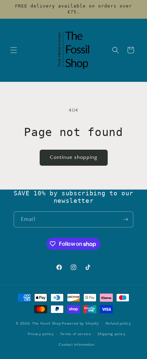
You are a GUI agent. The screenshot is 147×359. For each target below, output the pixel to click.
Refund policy (118, 323)
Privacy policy (41, 334)
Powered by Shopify (80, 323)
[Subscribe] (125, 219)
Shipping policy (111, 334)
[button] (13, 50)
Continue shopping (73, 157)
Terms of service (75, 334)
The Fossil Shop (46, 323)
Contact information (76, 345)
